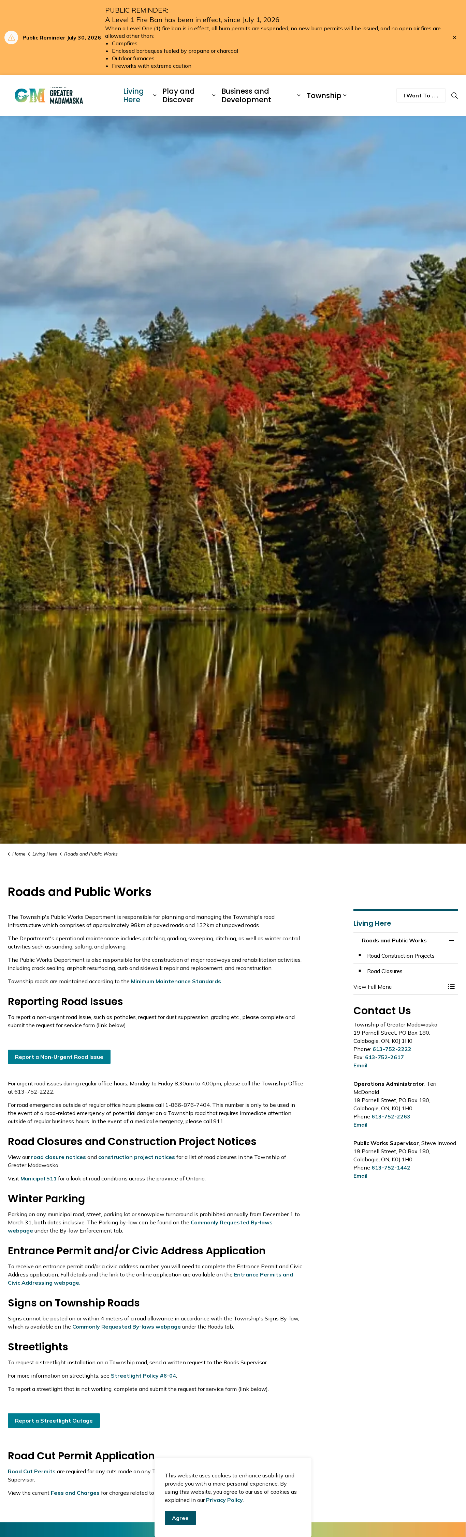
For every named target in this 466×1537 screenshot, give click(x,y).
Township (324, 95)
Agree (180, 1518)
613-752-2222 (392, 1049)
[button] (399, 986)
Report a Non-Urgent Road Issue (59, 1056)
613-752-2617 (384, 1057)
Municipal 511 (38, 1178)
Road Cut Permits (32, 1471)
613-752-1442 (391, 1167)
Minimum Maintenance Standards (176, 981)
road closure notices (58, 1157)
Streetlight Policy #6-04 (143, 1375)
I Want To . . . (421, 95)
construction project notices (136, 1157)
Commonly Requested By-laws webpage (126, 1326)
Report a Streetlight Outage (54, 1420)
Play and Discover (178, 95)
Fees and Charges (74, 1492)
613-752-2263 (391, 1116)
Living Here (133, 95)
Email (360, 1065)
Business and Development (246, 95)
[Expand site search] (454, 95)
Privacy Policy (224, 1499)
